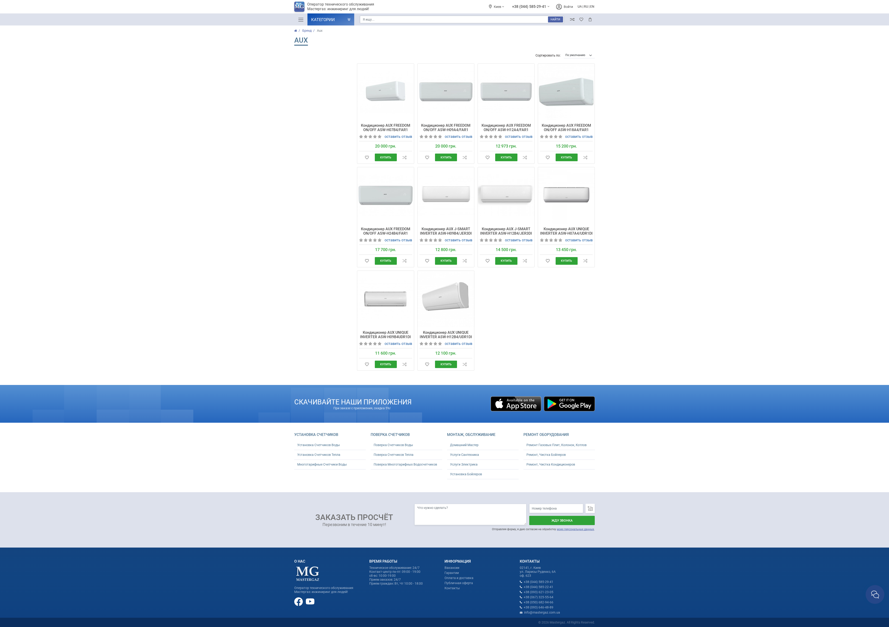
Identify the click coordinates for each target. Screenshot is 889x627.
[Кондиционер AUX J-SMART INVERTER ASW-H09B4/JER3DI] (446, 195)
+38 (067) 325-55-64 (538, 597)
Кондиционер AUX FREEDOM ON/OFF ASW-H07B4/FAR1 (385, 127)
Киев (498, 7)
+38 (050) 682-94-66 (538, 602)
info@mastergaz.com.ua (542, 612)
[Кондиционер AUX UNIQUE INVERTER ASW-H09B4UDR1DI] (385, 299)
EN (592, 6)
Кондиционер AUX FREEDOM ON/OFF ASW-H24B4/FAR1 (385, 231)
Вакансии (451, 568)
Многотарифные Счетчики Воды (322, 464)
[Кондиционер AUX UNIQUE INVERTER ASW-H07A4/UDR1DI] (566, 195)
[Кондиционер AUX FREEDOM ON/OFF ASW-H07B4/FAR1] (385, 92)
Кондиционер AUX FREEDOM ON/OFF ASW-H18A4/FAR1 (566, 127)
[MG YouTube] (310, 601)
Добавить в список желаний (367, 157)
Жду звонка (562, 520)
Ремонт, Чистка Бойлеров (546, 455)
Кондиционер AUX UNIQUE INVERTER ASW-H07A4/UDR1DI (566, 231)
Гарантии (451, 573)
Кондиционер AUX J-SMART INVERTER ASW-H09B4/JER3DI (446, 231)
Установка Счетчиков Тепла (318, 455)
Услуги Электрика (464, 464)
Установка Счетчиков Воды (318, 445)
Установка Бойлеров (466, 474)
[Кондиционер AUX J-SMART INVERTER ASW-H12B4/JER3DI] (506, 195)
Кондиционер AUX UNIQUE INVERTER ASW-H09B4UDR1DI (385, 334)
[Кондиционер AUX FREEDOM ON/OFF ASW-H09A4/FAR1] (446, 92)
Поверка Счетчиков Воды (393, 445)
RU (586, 6)
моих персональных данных (575, 529)
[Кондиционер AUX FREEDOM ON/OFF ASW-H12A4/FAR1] (506, 92)
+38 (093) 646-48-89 (538, 607)
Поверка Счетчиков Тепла (393, 455)
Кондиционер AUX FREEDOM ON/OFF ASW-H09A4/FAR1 (445, 127)
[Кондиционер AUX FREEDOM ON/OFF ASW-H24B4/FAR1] (385, 195)
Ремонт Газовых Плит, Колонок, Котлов (556, 445)
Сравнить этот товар (404, 157)
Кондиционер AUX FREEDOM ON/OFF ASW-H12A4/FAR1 (506, 127)
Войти (568, 6)
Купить (385, 157)
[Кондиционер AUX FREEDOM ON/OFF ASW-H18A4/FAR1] (566, 92)
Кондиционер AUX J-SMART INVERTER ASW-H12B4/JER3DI (506, 231)
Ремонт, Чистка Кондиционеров (550, 464)
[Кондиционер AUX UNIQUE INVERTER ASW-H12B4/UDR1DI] (446, 299)
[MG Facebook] (299, 601)
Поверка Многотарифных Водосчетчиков (405, 464)
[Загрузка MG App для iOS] (516, 404)
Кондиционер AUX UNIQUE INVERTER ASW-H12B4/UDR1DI (446, 334)
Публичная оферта (458, 583)
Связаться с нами (875, 594)
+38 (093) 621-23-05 (538, 592)
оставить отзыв (398, 136)
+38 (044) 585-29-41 (529, 6)
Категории (323, 19)
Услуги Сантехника (464, 455)
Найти (555, 19)
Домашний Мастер (464, 445)
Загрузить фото (590, 508)
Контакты (452, 588)
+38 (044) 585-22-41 (538, 587)
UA (580, 6)
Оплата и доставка (458, 578)
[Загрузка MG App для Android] (569, 404)
